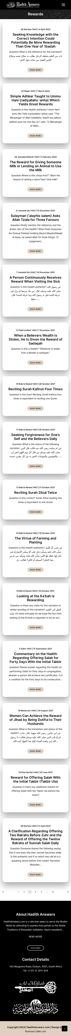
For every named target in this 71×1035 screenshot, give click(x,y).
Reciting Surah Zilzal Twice (35, 493)
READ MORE (35, 936)
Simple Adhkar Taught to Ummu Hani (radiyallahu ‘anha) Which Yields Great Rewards (35, 100)
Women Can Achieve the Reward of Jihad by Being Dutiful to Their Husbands (35, 720)
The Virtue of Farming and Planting (35, 540)
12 (53, 892)
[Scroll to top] (64, 1028)
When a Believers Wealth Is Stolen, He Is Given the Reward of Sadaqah (35, 339)
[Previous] (4, 893)
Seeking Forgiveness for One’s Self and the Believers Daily (35, 437)
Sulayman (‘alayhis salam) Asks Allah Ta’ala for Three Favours (35, 218)
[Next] (67, 893)
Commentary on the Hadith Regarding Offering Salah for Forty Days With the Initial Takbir (35, 658)
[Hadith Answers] (23, 4)
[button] (63, 5)
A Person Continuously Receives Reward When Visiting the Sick (35, 279)
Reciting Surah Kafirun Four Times (35, 389)
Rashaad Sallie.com (35, 1031)
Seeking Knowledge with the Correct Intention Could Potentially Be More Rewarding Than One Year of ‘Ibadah (35, 40)
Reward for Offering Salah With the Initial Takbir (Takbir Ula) (35, 779)
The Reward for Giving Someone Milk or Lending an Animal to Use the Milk (35, 166)
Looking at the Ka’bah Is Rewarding (35, 598)
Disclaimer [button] (35, 948)
